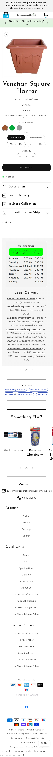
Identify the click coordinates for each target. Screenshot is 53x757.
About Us (26, 587)
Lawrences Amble (25, 730)
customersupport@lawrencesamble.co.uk (29, 491)
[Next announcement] (48, 23)
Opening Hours (26, 568)
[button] (6, 15)
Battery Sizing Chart (26, 607)
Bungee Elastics (34, 452)
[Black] (19, 128)
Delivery (26, 574)
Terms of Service (26, 659)
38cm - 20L (16, 144)
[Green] (12, 128)
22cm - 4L (16, 137)
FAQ (26, 561)
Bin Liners (11, 450)
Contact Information (26, 594)
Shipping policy (28, 742)
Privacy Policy (26, 639)
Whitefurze (43, 394)
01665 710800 (29, 498)
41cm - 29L (38, 145)
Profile (26, 522)
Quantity (26, 150)
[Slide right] (33, 370)
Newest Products (38, 389)
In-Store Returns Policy (26, 614)
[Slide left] (20, 370)
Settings (26, 529)
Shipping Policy (26, 653)
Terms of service (39, 733)
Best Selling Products (15, 389)
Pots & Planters (25, 394)
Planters (9, 394)
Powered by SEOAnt (26, 695)
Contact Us (26, 581)
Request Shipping (26, 601)
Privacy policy (22, 733)
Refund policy (17, 738)
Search (26, 535)
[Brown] (5, 128)
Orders (26, 516)
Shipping (22, 115)
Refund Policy (26, 646)
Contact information (35, 738)
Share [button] (8, 222)
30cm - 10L (37, 138)
